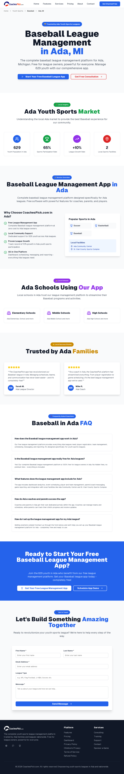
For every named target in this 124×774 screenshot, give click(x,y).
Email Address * (22, 662)
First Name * (21, 651)
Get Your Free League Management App (46, 588)
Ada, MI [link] (41, 11)
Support (97, 740)
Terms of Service (71, 752)
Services (59, 4)
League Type (21, 673)
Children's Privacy (72, 748)
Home (36, 4)
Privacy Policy (70, 744)
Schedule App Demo (88, 588)
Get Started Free (109, 4)
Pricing (70, 4)
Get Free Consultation (86, 76)
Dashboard (69, 740)
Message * (20, 684)
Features (47, 4)
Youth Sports (17, 11)
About (80, 4)
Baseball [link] (30, 11)
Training (97, 736)
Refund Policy (70, 756)
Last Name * (68, 651)
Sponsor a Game (101, 748)
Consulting (98, 732)
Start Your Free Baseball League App (45, 76)
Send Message (60, 704)
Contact (91, 4)
